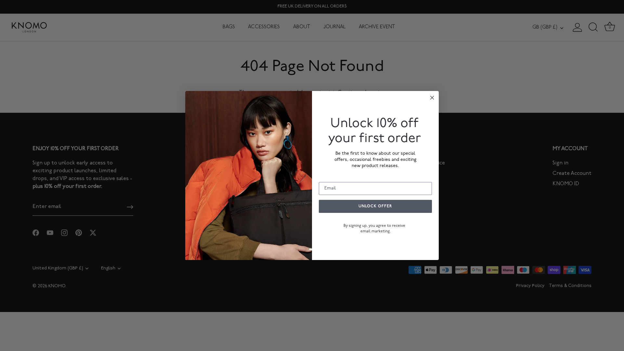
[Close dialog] (432, 98)
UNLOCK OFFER (375, 206)
